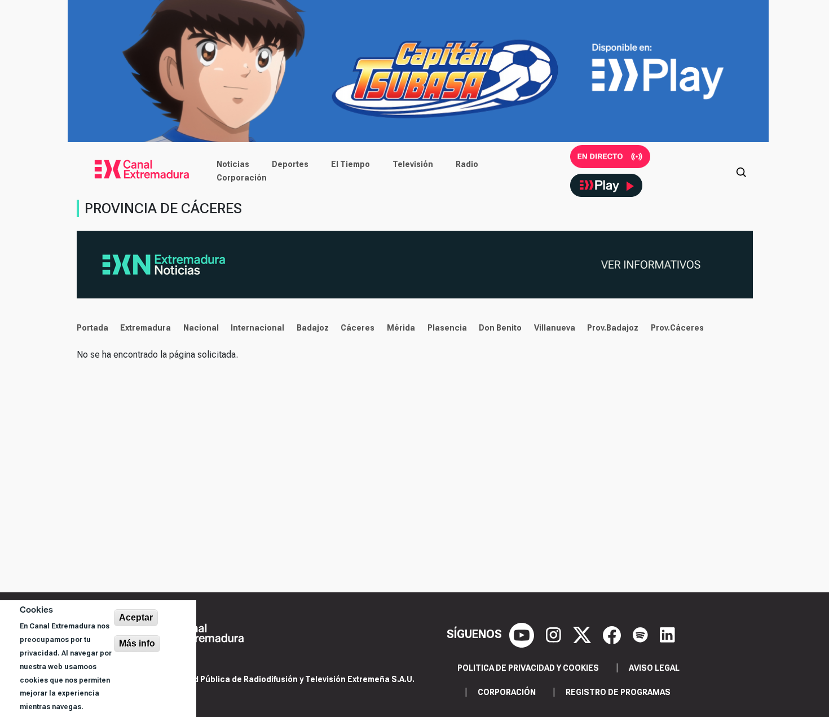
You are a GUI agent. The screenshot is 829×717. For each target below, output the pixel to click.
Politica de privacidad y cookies (528, 667)
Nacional (201, 327)
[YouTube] (523, 634)
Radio (467, 164)
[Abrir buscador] (741, 171)
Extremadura (145, 327)
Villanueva (554, 327)
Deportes (290, 164)
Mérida (401, 327)
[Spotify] (642, 634)
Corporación (242, 177)
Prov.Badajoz (612, 327)
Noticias (233, 164)
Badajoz (313, 327)
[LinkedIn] (667, 634)
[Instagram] (555, 634)
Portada (92, 327)
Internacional (257, 327)
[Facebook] (613, 634)
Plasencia (447, 327)
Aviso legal (654, 667)
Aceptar (136, 617)
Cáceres (357, 327)
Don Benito (500, 327)
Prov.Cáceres (677, 327)
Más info (137, 643)
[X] (583, 634)
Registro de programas (618, 692)
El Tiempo (350, 164)
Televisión (413, 164)
